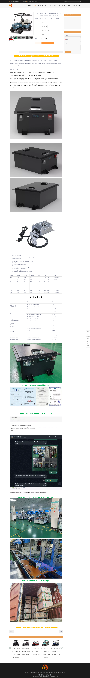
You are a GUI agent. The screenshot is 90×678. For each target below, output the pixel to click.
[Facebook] (51, 675)
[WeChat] (39, 675)
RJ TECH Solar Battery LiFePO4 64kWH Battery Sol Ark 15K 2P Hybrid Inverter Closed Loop (73, 17)
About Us (36, 672)
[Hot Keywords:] (80, 1)
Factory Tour (42, 672)
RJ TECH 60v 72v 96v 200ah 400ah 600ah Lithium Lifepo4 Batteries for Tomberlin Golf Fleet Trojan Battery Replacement (26, 653)
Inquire (38, 43)
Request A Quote (61, 672)
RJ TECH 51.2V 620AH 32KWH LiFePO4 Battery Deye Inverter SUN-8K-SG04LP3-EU (73, 21)
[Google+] (48, 675)
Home (26, 672)
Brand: (28, 49)
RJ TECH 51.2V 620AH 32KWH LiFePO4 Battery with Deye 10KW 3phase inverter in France (73, 26)
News (55, 672)
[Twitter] (44, 675)
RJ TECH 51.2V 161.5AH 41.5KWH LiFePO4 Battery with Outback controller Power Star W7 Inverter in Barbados (73, 24)
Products (31, 672)
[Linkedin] (46, 675)
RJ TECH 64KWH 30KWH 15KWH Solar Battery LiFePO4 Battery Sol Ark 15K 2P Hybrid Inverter (73, 19)
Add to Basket (49, 43)
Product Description (14, 51)
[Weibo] (41, 675)
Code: (45, 49)
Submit (67, 51)
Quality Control (49, 672)
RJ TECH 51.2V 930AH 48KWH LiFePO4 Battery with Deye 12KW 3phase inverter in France (73, 28)
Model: (11, 49)
